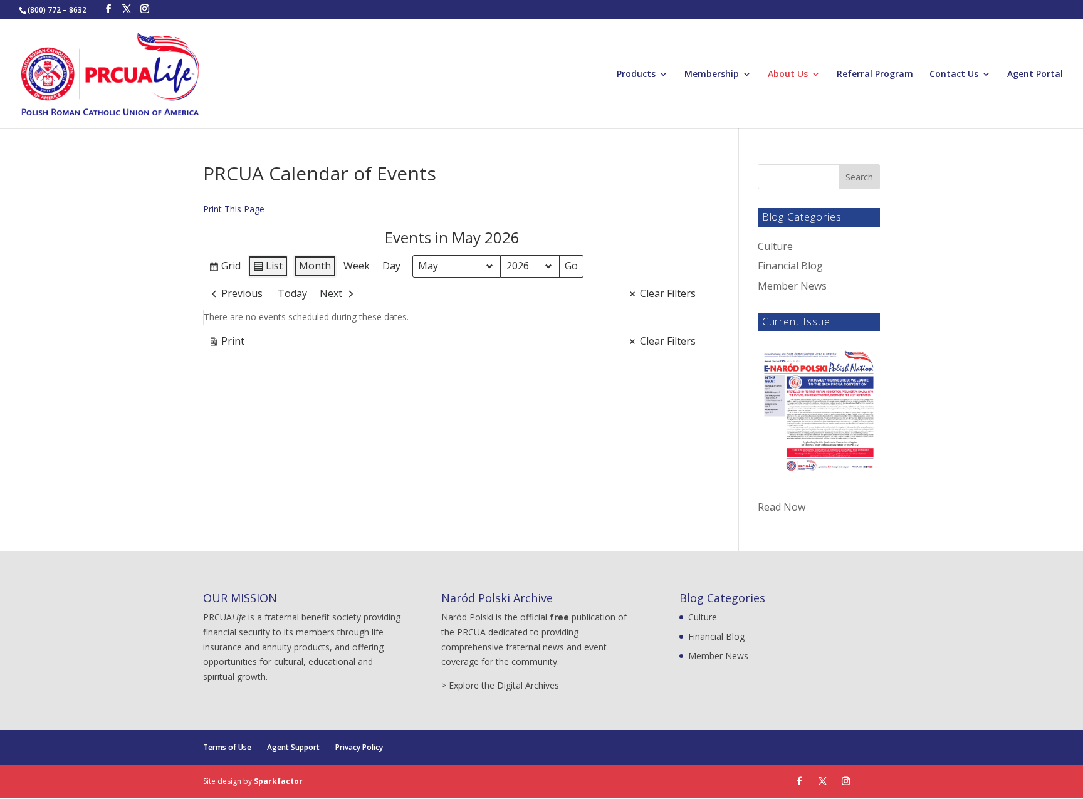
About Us (788, 75)
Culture (775, 246)
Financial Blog (790, 266)
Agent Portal (1035, 75)
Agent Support (293, 747)
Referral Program (875, 75)
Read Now (781, 507)
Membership (711, 75)
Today (292, 293)
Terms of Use (227, 747)
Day (391, 266)
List (268, 268)
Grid (224, 268)
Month (315, 266)
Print (226, 343)
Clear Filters (668, 293)
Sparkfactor (278, 781)
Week (356, 266)
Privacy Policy (359, 747)
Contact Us (953, 75)
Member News (792, 286)
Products (636, 75)
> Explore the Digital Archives (500, 685)
